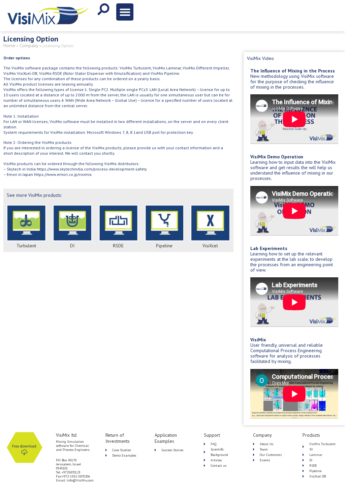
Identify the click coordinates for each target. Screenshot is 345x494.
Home (9, 45)
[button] (124, 12)
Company (29, 45)
